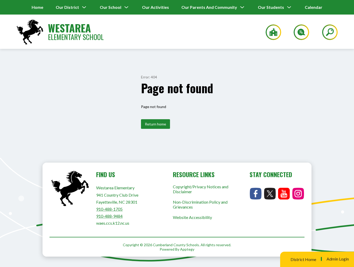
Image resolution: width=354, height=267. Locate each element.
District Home (303, 259)
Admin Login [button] (338, 259)
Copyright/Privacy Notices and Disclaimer (200, 189)
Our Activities (155, 7)
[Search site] (327, 32)
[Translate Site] (298, 32)
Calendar (313, 7)
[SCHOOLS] (270, 32)
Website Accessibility (192, 217)
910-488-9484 (109, 215)
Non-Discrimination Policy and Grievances (200, 204)
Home (37, 7)
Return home (155, 124)
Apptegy (187, 249)
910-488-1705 (109, 208)
